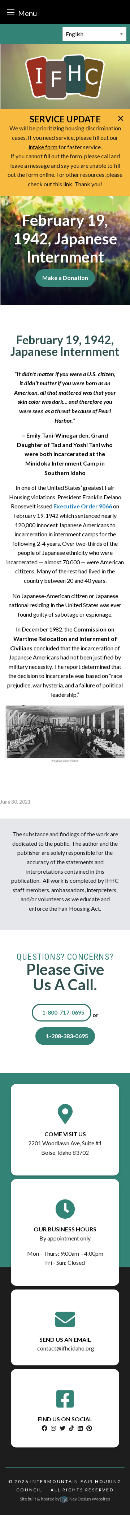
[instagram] (53, 1428)
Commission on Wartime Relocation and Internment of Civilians (63, 638)
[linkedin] (80, 1428)
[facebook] (44, 1428)
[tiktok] (71, 1428)
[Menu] (10, 12)
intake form (43, 146)
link (67, 183)
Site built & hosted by (65, 1499)
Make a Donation (65, 277)
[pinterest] (89, 1428)
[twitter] (62, 1428)
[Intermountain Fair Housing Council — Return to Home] (65, 76)
